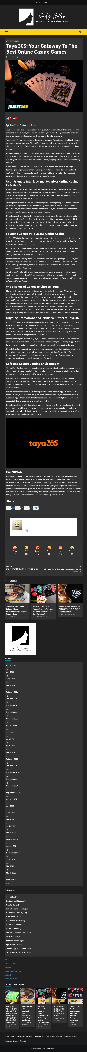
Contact (23, 1041)
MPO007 (8, 967)
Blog (13, 1036)
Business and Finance (15, 901)
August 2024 (11, 799)
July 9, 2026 (10, 617)
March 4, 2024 (12, 57)
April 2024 (10, 826)
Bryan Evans (22, 57)
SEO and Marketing (14, 940)
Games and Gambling (13, 41)
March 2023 (11, 873)
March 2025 (11, 752)
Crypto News (11, 905)
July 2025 (10, 732)
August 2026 (11, 665)
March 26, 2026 (74, 1022)
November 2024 (13, 779)
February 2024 (12, 839)
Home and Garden (13, 925)
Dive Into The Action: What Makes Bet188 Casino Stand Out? (62, 569)
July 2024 (10, 806)
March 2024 (11, 832)
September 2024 (13, 792)
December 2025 (13, 705)
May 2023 (10, 866)
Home (7, 1036)
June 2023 (10, 859)
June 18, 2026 (37, 617)
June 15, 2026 (64, 614)
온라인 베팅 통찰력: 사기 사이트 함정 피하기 (22, 567)
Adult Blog (10, 897)
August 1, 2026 (11, 1025)
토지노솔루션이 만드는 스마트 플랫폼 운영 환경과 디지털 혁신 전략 (69, 609)
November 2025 (13, 712)
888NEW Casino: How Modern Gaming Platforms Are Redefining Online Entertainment (43, 610)
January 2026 (11, 699)
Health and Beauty (14, 921)
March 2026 (11, 685)
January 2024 (11, 846)
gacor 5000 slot (10, 963)
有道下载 (8, 975)
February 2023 (12, 879)
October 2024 (12, 786)
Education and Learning (16, 909)
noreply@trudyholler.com (40, 531)
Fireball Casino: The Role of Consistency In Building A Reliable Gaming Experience (75, 1013)
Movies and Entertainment (17, 932)
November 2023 (13, 853)
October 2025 (12, 719)
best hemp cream (11, 978)
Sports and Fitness (14, 944)
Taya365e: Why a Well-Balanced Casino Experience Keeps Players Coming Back (16, 610)
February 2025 (12, 759)
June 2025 (10, 739)
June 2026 (10, 678)
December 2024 (13, 772)
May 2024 (10, 819)
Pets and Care (12, 936)
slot (6, 959)
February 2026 (12, 692)
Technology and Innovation (17, 948)
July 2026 (10, 672)
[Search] (80, 32)
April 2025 (10, 745)
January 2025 (11, 765)
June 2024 (10, 812)
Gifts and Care (12, 917)
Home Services (12, 929)
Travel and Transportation (17, 952)
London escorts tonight (13, 971)
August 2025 (11, 725)
